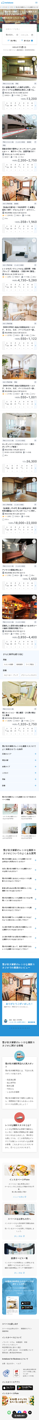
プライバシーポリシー (10, 1345)
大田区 (11, 7)
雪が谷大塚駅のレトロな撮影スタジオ (27, 7)
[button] (19, 755)
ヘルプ (18, 1363)
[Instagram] (24, 1412)
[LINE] (9, 1412)
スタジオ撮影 (8, 664)
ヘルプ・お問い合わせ (10, 1350)
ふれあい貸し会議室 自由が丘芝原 (19, 1022)
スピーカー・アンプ (11, 675)
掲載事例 (5, 1331)
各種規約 (19, 1342)
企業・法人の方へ (8, 1363)
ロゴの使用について (26, 1350)
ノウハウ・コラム (8, 1342)
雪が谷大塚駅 (11, 35)
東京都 (5, 7)
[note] (30, 1412)
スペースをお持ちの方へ (10, 1328)
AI (35, 83)
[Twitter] (14, 1412)
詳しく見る (18, 1236)
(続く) (35, 21)
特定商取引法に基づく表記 (11, 1347)
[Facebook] (19, 1412)
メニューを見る (18, 1197)
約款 (25, 1342)
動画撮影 (20, 664)
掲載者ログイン (26, 1328)
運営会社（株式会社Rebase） (12, 1352)
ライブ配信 (30, 664)
